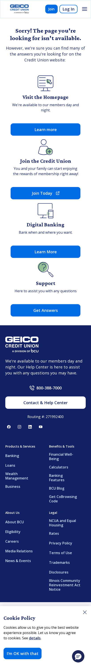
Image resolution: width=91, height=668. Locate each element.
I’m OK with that (22, 653)
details (35, 638)
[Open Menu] (84, 9)
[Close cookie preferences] (84, 612)
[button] (78, 656)
